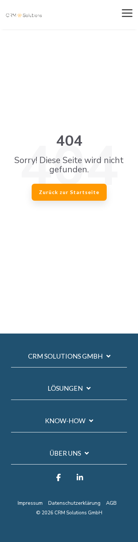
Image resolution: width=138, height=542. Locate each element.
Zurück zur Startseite (69, 192)
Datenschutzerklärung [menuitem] (74, 503)
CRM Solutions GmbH (65, 356)
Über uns (65, 453)
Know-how (65, 421)
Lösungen (65, 388)
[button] (127, 12)
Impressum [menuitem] (30, 503)
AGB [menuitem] (111, 503)
